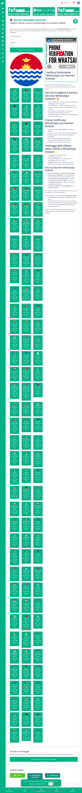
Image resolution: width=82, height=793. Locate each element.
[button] (65, 3)
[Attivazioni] (3, 12)
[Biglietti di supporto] (3, 25)
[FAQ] (3, 41)
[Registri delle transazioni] (3, 37)
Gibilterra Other (67, 787)
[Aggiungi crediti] (3, 21)
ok (50, 784)
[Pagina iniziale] (3, 8)
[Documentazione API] (3, 45)
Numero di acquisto (25, 50)
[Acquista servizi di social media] (3, 57)
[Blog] (3, 49)
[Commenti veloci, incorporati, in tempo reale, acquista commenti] (3, 61)
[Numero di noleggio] (3, 17)
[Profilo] (3, 33)
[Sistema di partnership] (3, 29)
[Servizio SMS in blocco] (3, 53)
